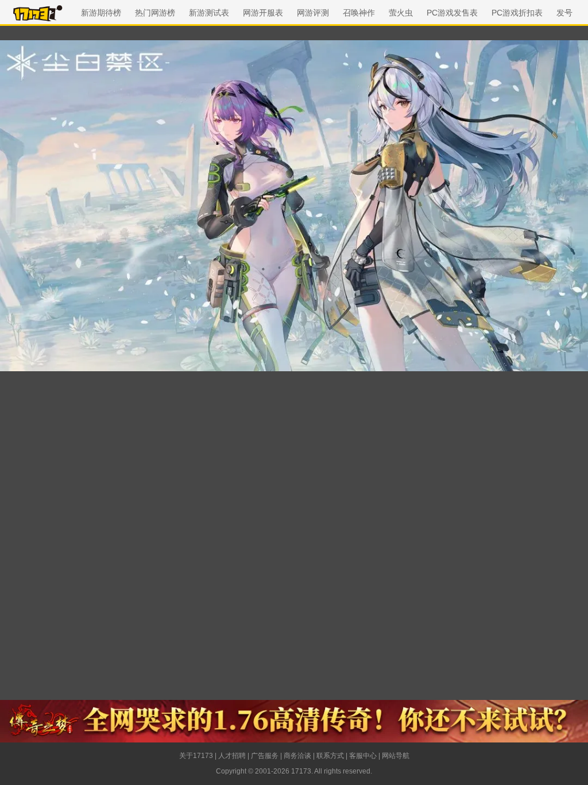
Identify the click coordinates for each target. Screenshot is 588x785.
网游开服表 (263, 12)
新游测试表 (209, 12)
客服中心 (363, 756)
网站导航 (395, 756)
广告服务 (264, 756)
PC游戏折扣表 (517, 12)
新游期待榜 (101, 12)
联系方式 (330, 756)
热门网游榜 (155, 12)
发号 (564, 12)
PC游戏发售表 (452, 12)
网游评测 (313, 12)
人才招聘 (232, 756)
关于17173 (196, 756)
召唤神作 (359, 12)
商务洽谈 (297, 756)
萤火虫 (401, 12)
